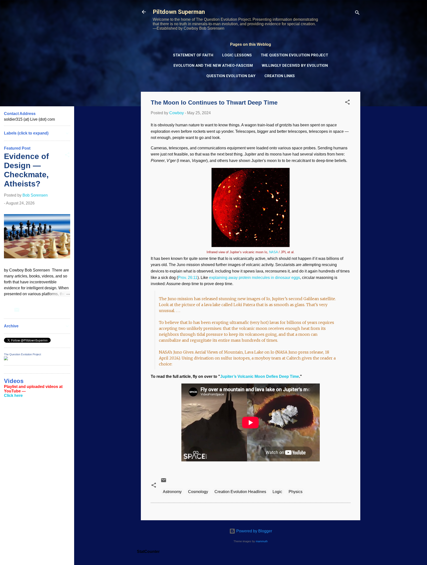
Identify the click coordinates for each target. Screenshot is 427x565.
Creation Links (279, 76)
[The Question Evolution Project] (6, 359)
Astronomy (172, 492)
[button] (347, 103)
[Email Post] (164, 482)
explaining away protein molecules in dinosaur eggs (254, 277)
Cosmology (198, 492)
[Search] (357, 13)
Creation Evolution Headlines (240, 492)
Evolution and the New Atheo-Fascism (213, 65)
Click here (13, 395)
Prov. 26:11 (187, 277)
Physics (295, 492)
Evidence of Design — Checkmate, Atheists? (26, 170)
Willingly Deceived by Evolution (295, 65)
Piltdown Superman (179, 11)
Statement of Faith (193, 55)
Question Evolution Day (231, 76)
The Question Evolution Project (294, 55)
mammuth (262, 541)
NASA (273, 252)
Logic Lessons (237, 55)
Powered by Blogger (253, 531)
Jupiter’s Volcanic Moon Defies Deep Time (259, 376)
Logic (277, 492)
